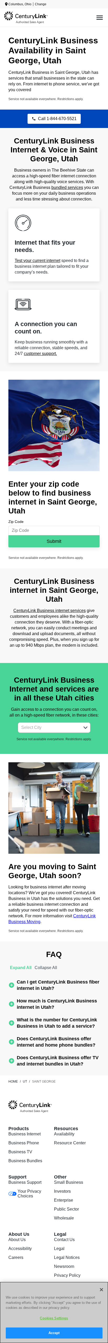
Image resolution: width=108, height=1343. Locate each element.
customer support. (40, 353)
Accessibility (20, 1248)
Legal (59, 1248)
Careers (15, 1257)
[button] (85, 727)
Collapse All (46, 967)
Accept (54, 1333)
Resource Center (70, 1143)
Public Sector (66, 1209)
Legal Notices (67, 1257)
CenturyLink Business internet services (49, 610)
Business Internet (24, 1134)
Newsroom (64, 1266)
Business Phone (23, 1143)
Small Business (68, 1182)
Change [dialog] (40, 4)
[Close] (101, 1289)
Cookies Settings (54, 1318)
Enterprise (63, 1200)
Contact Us (64, 1239)
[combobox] (48, 728)
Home (13, 1081)
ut (25, 1081)
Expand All (20, 967)
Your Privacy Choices (29, 1193)
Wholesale (64, 1218)
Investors (62, 1191)
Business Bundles (25, 1161)
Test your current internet (37, 260)
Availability (64, 1134)
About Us (17, 1239)
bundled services (67, 187)
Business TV (20, 1152)
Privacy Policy (67, 1275)
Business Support (24, 1182)
